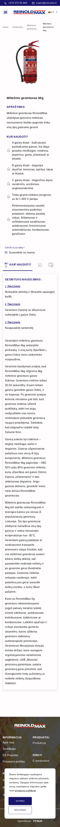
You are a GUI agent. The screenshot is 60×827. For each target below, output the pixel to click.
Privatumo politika (14, 761)
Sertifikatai (9, 748)
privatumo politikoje (25, 790)
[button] (5, 12)
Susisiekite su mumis (22, 252)
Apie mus (8, 742)
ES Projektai (10, 755)
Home (5, 27)
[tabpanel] (30, 482)
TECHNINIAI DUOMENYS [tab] (39, 265)
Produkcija (18, 27)
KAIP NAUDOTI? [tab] (20, 264)
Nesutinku (20, 810)
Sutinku (20, 801)
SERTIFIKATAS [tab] (50, 265)
